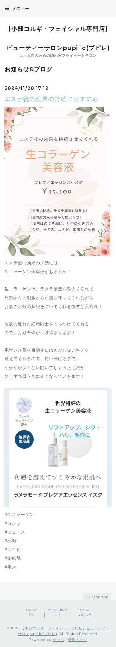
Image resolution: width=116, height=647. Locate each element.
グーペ (58, 639)
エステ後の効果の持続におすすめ (51, 98)
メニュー (20, 8)
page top (99, 597)
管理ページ (77, 639)
